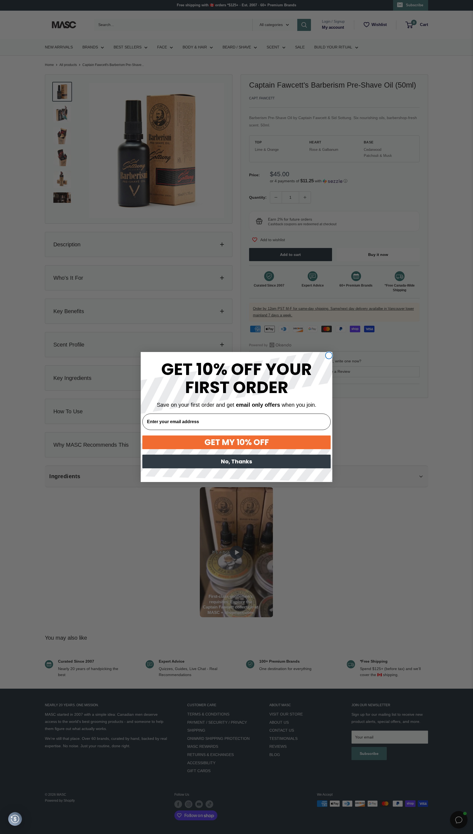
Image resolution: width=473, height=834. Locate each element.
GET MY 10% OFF (236, 442)
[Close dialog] (328, 355)
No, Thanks (236, 461)
